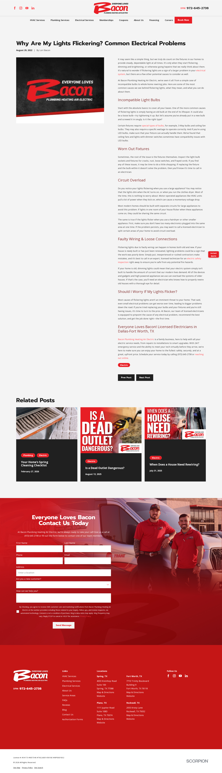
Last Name (69, 543)
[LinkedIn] (32, 8)
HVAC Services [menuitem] (37, 20)
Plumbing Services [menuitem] (60, 20)
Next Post (144, 377)
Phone (19, 555)
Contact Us (67, 714)
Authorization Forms (72, 719)
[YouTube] (26, 8)
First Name (21, 543)
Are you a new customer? (28, 579)
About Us (67, 690)
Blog (64, 709)
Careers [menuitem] (169, 20)
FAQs (64, 700)
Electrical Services (71, 685)
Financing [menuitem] (154, 20)
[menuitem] (16, 767)
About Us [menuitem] (138, 20)
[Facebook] (14, 8)
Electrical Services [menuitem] (84, 20)
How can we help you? (27, 591)
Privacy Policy (85, 616)
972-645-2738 (198, 8)
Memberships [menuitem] (106, 20)
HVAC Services (69, 676)
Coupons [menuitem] (123, 20)
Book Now (183, 20)
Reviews (66, 705)
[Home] (111, 8)
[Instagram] (20, 8)
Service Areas (68, 695)
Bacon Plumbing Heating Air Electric (136, 339)
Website (101, 696)
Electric (124, 365)
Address (20, 567)
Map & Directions (105, 692)
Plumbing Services (71, 681)
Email (67, 555)
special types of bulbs (153, 125)
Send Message (63, 625)
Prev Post (126, 377)
